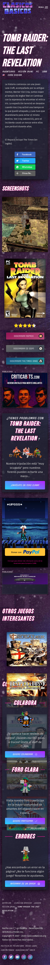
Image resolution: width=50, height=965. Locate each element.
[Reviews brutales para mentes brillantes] (24, 390)
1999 (44, 71)
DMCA (32, 950)
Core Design (15, 75)
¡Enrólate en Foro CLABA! (25, 485)
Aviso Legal (31, 946)
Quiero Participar (23, 821)
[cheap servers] (25, 578)
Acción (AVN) (25, 71)
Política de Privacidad (12, 946)
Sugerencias (21, 950)
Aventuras (8, 71)
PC (37, 71)
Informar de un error (23, 883)
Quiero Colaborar (23, 754)
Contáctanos (7, 950)
